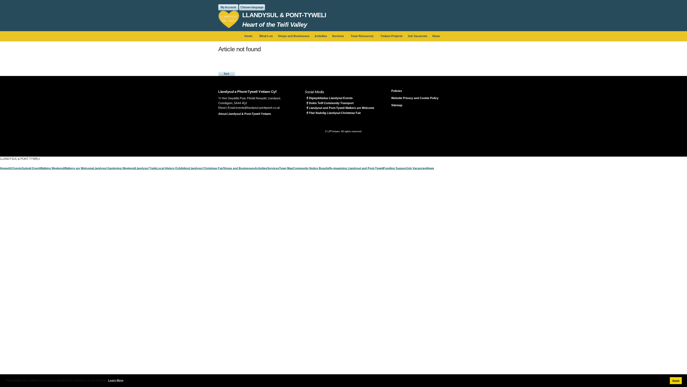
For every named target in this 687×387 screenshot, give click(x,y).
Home (248, 36)
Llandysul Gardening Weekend (114, 168)
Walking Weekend (52, 168)
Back (226, 73)
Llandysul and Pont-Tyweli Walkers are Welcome (341, 107)
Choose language (252, 7)
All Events (15, 168)
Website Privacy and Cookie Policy (414, 98)
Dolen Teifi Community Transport (331, 103)
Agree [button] (675, 380)
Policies (396, 90)
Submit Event (31, 168)
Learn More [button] (115, 380)
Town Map (286, 168)
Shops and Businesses (294, 36)
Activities (321, 36)
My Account (228, 7)
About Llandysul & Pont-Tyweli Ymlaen (244, 113)
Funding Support (395, 168)
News (436, 36)
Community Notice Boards (311, 168)
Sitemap (396, 105)
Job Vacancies (417, 36)
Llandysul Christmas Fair (206, 168)
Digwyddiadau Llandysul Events (330, 98)
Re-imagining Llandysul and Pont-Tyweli (356, 168)
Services (338, 36)
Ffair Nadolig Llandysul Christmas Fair (334, 112)
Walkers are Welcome (78, 168)
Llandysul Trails (146, 168)
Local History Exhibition (173, 168)
